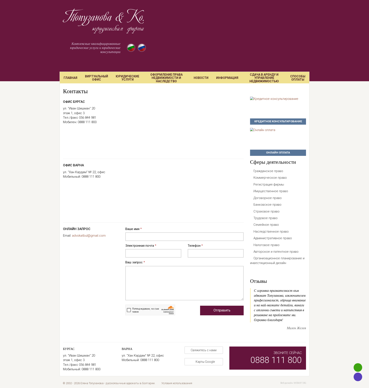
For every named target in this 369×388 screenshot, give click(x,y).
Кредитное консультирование (278, 121)
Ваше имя (133, 229)
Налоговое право (266, 245)
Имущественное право (270, 191)
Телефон (195, 246)
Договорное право (267, 198)
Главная (70, 78)
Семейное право (266, 225)
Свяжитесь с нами (204, 350)
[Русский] (142, 47)
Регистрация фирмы (268, 184)
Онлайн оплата (278, 152)
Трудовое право (265, 218)
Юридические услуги (127, 78)
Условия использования (176, 383)
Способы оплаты (297, 78)
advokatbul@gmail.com (89, 236)
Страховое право (266, 211)
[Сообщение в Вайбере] (358, 377)
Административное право (272, 238)
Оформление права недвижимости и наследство (166, 78)
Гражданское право (268, 171)
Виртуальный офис (96, 78)
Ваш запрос (135, 262)
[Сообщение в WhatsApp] (358, 367)
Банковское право (267, 205)
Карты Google (205, 361)
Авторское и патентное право (276, 252)
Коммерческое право (270, 178)
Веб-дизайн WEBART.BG (293, 383)
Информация (227, 78)
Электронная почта (140, 246)
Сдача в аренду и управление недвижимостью (264, 78)
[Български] (131, 47)
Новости (201, 78)
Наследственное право (271, 231)
